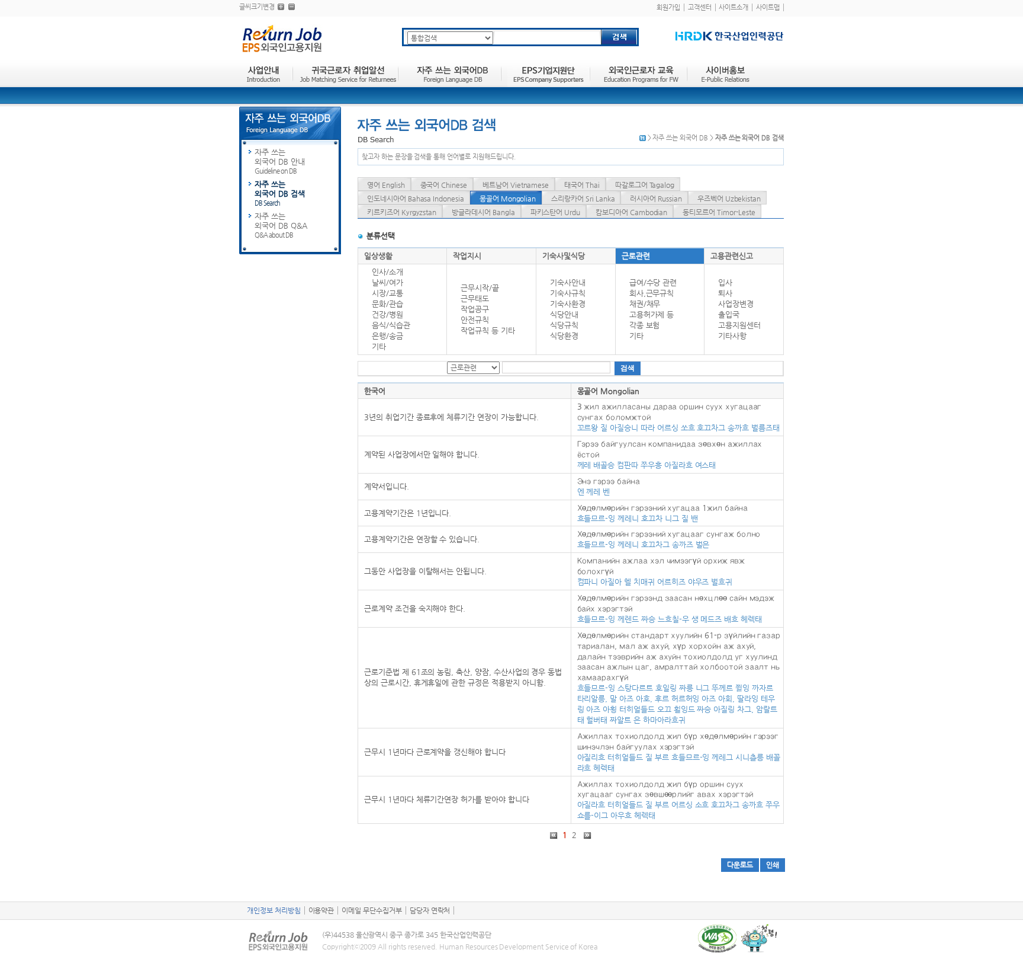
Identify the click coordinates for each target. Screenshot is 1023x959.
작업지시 (467, 255)
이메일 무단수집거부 (372, 910)
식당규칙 (564, 325)
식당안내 (564, 314)
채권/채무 (645, 303)
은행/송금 (387, 335)
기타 (379, 346)
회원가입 (668, 7)
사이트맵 (768, 7)
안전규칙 (475, 319)
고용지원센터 (739, 325)
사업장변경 (736, 303)
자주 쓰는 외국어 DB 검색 (280, 193)
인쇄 (772, 865)
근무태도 (475, 298)
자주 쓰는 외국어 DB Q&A (281, 225)
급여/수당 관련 (653, 282)
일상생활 (378, 255)
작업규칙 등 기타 (488, 330)
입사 (725, 282)
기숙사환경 (568, 303)
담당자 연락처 (430, 910)
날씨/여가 (387, 282)
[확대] (280, 7)
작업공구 (475, 309)
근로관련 (636, 255)
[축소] (291, 7)
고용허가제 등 (651, 314)
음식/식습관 (391, 325)
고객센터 (700, 7)
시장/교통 (387, 293)
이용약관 (321, 910)
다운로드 (740, 865)
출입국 (728, 314)
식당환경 (564, 335)
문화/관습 (387, 303)
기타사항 (732, 335)
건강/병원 (387, 314)
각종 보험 (644, 325)
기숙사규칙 (568, 293)
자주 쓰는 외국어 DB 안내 (280, 161)
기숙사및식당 (563, 255)
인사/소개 (387, 271)
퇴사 (725, 293)
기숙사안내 (568, 282)
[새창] (729, 36)
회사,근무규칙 (651, 293)
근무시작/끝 (480, 287)
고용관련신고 (731, 255)
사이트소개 (733, 7)
